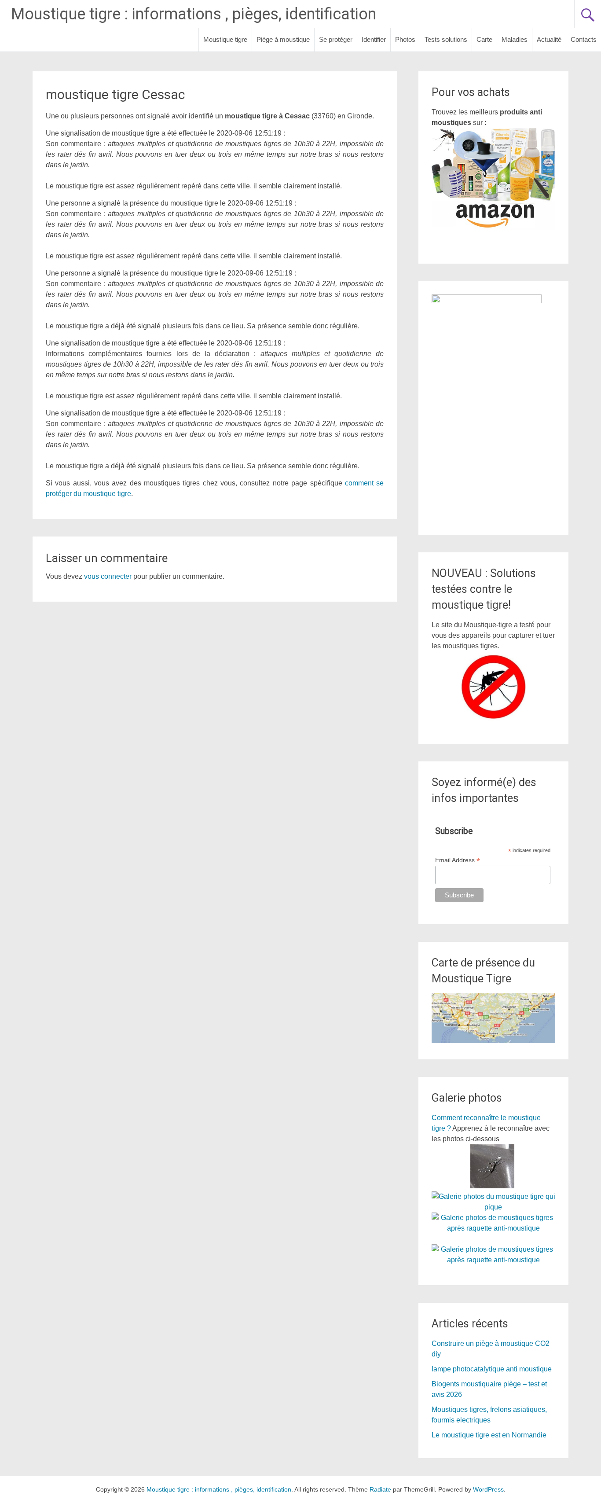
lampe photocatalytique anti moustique (492, 1369)
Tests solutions (446, 39)
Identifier (374, 39)
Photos (405, 39)
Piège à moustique (283, 39)
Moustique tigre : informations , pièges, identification (193, 14)
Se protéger (335, 39)
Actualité (549, 39)
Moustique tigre (225, 39)
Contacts (584, 39)
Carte (484, 39)
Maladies (515, 39)
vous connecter (108, 576)
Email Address (457, 860)
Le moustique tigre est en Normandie (489, 1435)
